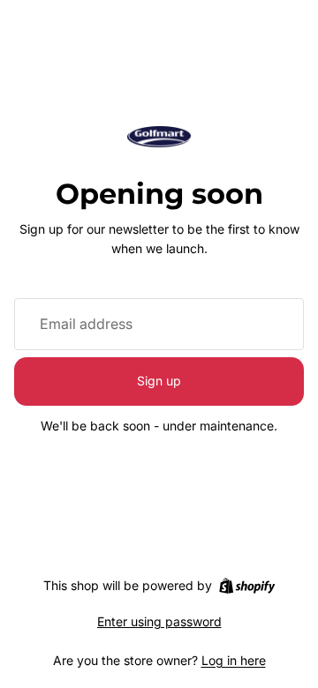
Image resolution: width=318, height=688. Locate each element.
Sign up (159, 380)
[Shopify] (247, 586)
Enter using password (159, 621)
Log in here (233, 660)
